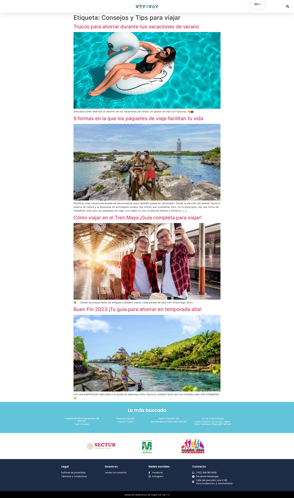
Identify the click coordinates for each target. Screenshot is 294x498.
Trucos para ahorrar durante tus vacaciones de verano (136, 27)
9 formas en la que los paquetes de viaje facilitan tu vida (138, 118)
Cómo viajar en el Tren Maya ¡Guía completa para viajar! (138, 218)
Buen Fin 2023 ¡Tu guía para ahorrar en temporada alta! (137, 309)
